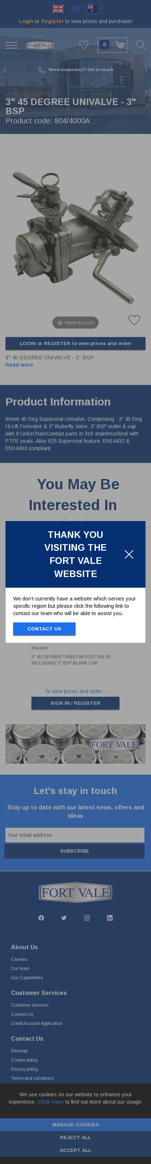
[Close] (129, 554)
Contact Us (44, 629)
